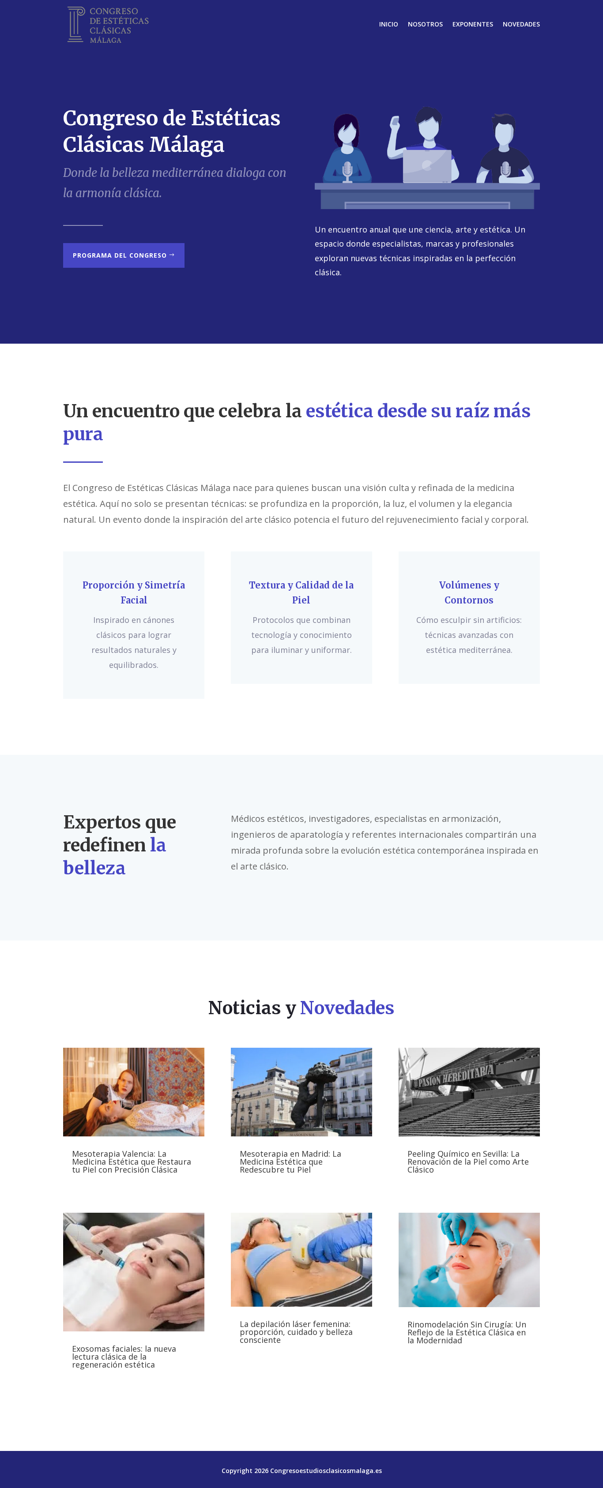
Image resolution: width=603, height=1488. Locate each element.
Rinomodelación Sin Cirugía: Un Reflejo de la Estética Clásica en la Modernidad (466, 1332)
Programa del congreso (120, 255)
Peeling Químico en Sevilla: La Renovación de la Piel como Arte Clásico (468, 1161)
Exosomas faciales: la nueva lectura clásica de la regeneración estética (124, 1356)
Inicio (388, 24)
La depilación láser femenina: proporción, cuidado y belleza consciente (296, 1332)
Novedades (521, 24)
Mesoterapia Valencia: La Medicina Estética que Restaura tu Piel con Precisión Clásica (131, 1161)
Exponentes (472, 24)
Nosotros (425, 24)
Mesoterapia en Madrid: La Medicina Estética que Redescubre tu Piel (290, 1161)
